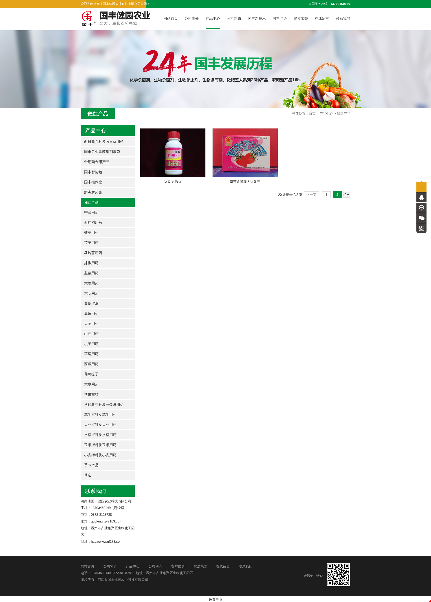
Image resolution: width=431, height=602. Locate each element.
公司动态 (234, 18)
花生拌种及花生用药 (100, 414)
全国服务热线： (329, 4)
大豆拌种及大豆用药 (100, 425)
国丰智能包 (93, 172)
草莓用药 (91, 354)
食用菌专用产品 (96, 162)
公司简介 (192, 18)
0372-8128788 (122, 573)
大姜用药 (91, 283)
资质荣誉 (301, 18)
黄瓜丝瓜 (91, 303)
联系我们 (343, 18)
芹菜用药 (91, 243)
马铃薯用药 (93, 253)
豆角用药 (91, 313)
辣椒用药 (91, 263)
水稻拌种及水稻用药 (100, 435)
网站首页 (170, 18)
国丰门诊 (280, 18)
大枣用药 (91, 384)
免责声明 (215, 599)
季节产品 (91, 465)
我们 (95, 491)
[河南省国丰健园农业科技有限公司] (116, 18)
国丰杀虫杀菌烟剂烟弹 (102, 152)
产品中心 (213, 18)
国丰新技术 (257, 18)
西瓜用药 (91, 364)
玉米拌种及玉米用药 (100, 445)
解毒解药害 (93, 192)
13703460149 (101, 573)
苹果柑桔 (91, 394)
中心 (95, 130)
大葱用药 (91, 323)
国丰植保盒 (93, 182)
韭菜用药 (91, 273)
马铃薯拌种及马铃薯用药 (104, 404)
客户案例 (178, 566)
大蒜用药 (91, 293)
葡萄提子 (91, 374)
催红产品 (343, 113)
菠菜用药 (91, 233)
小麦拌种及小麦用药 (100, 455)
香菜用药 (91, 212)
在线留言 (322, 18)
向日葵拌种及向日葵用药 (104, 142)
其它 (87, 475)
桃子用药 (91, 344)
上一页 (311, 195)
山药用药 (91, 334)
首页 (312, 113)
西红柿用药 (93, 222)
